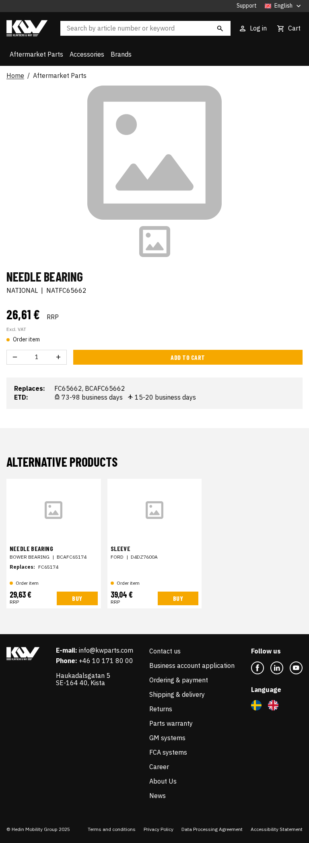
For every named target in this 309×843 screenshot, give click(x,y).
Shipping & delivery (177, 694)
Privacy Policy (158, 829)
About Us (163, 781)
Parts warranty (171, 723)
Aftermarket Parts (36, 54)
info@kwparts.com (106, 650)
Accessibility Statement (277, 829)
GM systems (167, 738)
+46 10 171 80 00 (106, 661)
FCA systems (168, 752)
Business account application (192, 665)
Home (15, 76)
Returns (160, 709)
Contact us (165, 651)
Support (247, 5)
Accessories (87, 54)
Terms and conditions (112, 829)
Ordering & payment (178, 680)
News (157, 796)
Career (159, 767)
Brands (121, 54)
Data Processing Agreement (212, 829)
